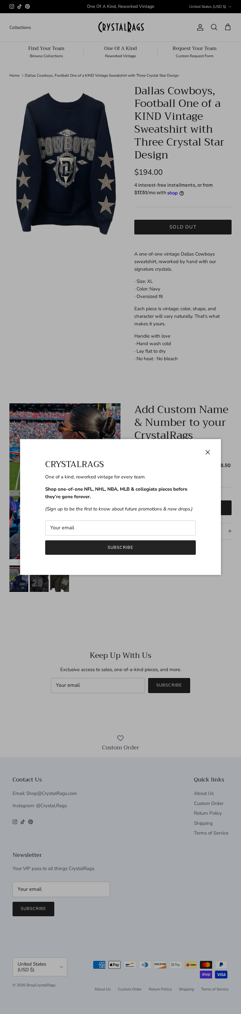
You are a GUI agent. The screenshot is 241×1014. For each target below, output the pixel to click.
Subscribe (120, 547)
